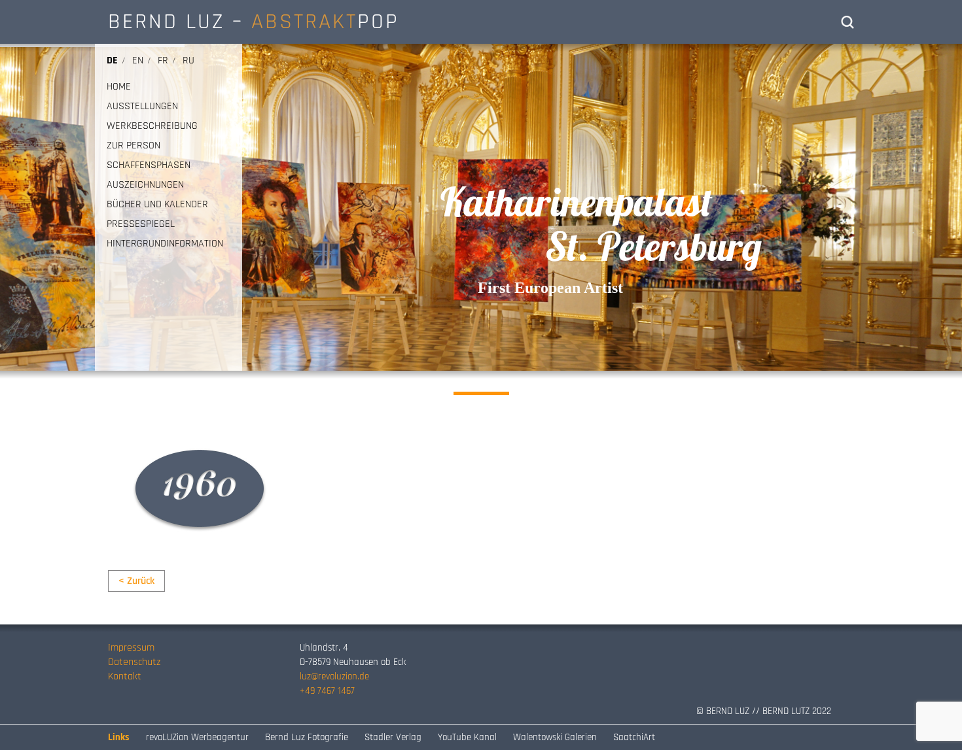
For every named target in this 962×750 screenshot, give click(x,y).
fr (163, 60)
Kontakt (124, 676)
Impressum (131, 648)
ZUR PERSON (133, 145)
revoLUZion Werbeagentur (197, 737)
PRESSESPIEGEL (141, 224)
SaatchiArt (634, 737)
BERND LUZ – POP (253, 21)
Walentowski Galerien (555, 737)
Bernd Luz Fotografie (306, 737)
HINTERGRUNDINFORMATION (165, 243)
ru (188, 60)
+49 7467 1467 (327, 691)
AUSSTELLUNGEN (142, 106)
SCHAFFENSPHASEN (148, 165)
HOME (119, 87)
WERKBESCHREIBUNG (152, 126)
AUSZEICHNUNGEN (145, 185)
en (137, 60)
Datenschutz (134, 662)
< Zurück (136, 581)
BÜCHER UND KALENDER (157, 204)
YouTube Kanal (467, 737)
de (112, 60)
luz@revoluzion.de (334, 676)
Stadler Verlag (393, 737)
